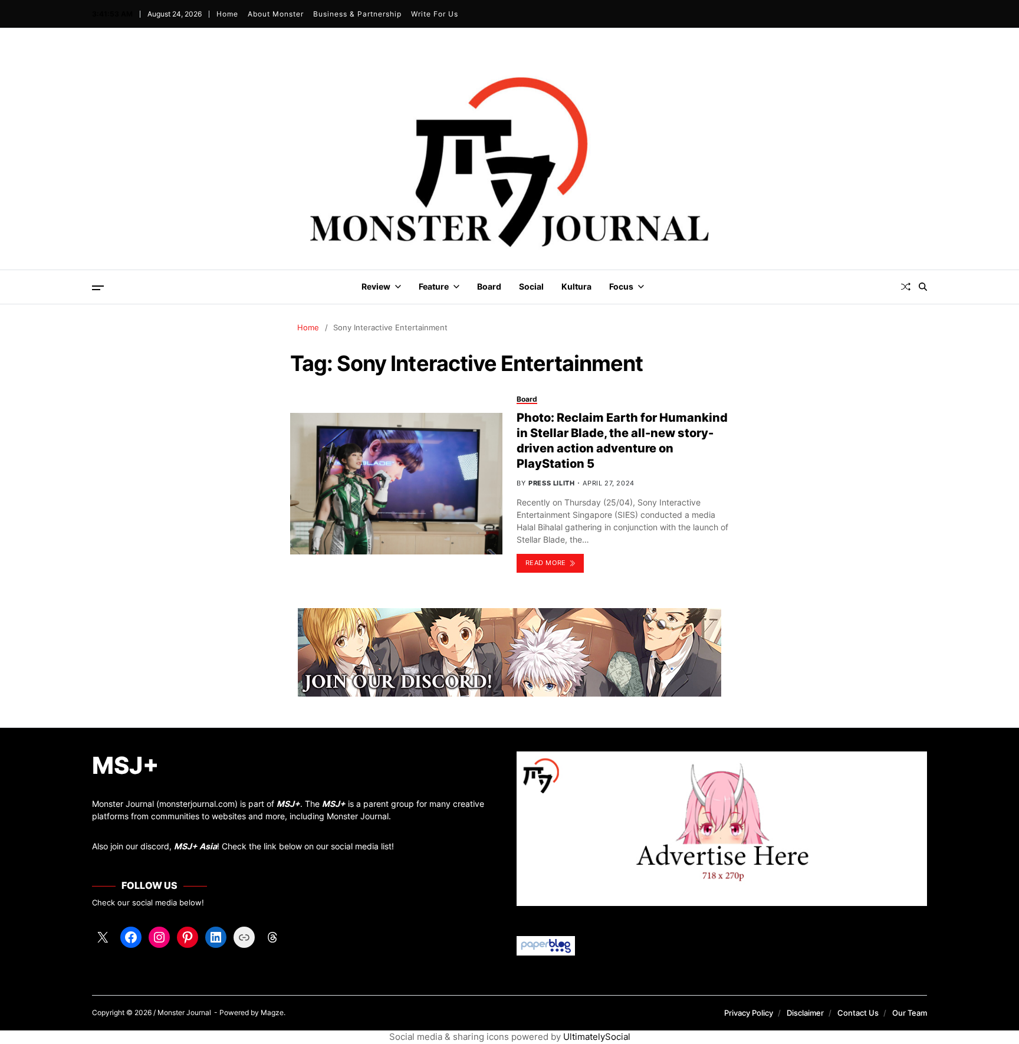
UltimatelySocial (596, 1036)
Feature (434, 286)
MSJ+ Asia (195, 846)
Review (375, 286)
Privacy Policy (748, 1012)
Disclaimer (805, 1012)
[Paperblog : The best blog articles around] (722, 946)
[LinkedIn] (215, 937)
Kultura (576, 286)
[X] (102, 937)
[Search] (923, 287)
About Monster (276, 13)
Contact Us (858, 1012)
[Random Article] (905, 286)
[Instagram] (159, 937)
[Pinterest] (187, 937)
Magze (272, 1012)
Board (489, 286)
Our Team (909, 1012)
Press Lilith (551, 483)
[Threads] (272, 937)
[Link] (244, 937)
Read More (545, 563)
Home (227, 13)
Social (531, 286)
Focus (621, 286)
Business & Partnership (357, 13)
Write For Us (434, 13)
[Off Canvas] (98, 287)
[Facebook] (131, 937)
